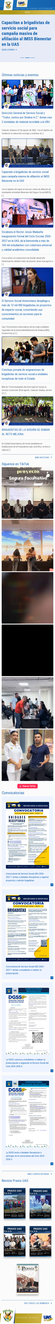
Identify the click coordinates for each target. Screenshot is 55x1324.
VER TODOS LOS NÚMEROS (37, 1303)
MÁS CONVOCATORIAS (39, 1174)
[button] (27, 493)
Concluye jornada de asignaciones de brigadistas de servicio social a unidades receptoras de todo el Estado (25, 374)
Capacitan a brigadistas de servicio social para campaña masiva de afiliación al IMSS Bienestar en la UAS (26, 176)
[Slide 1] (22, 57)
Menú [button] (27, 12)
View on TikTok (29, 786)
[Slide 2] (27, 57)
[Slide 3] (32, 57)
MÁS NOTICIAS (42, 457)
